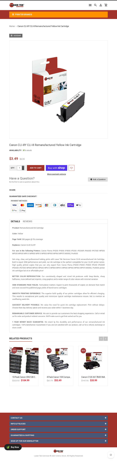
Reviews (27, 221)
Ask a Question (99, 179)
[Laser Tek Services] (58, 444)
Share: (12, 190)
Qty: (13, 168)
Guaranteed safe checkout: (23, 196)
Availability (15, 150)
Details (15, 221)
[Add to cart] (27, 369)
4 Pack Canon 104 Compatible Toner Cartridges (68, 377)
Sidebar (17, 35)
